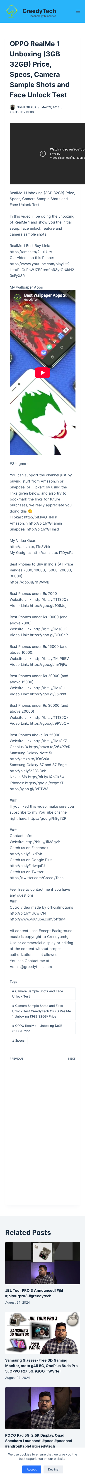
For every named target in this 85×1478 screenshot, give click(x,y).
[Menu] (78, 11)
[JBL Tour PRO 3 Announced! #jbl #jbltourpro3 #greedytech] (42, 1263)
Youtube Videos (22, 112)
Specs (18, 1040)
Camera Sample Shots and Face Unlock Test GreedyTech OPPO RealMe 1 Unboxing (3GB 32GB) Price (41, 1011)
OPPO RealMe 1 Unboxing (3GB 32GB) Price (37, 1028)
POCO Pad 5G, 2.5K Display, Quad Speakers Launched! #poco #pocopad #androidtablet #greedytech (38, 1440)
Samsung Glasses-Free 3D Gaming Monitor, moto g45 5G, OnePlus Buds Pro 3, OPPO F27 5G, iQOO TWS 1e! (41, 1365)
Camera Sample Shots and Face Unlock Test (37, 993)
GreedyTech (39, 11)
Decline (53, 1469)
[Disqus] (42, 1143)
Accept (32, 1469)
